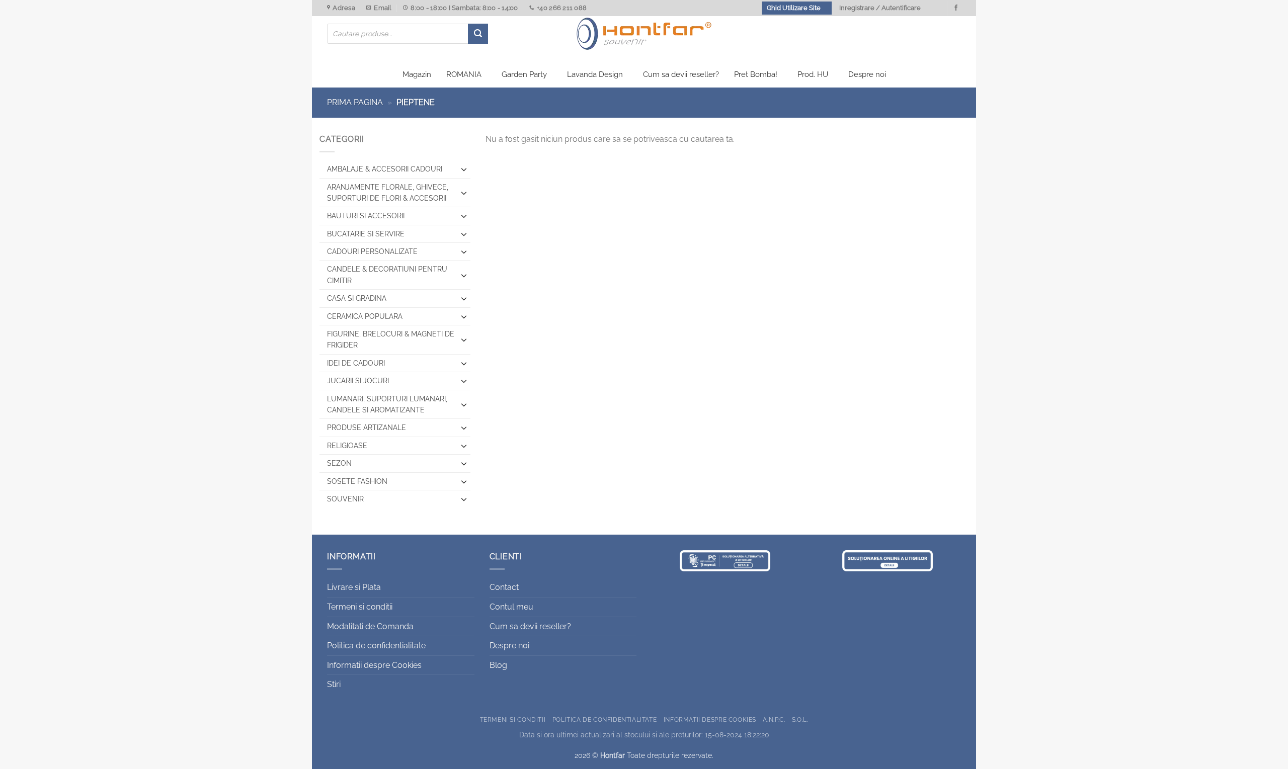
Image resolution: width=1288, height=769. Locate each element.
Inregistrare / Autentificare (880, 8)
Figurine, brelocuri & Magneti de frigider (390, 339)
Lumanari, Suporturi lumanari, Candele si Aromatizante (387, 404)
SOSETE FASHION (357, 481)
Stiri (334, 684)
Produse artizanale (366, 427)
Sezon (339, 463)
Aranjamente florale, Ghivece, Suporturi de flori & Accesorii (387, 192)
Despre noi (867, 74)
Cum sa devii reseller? (681, 74)
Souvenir (345, 499)
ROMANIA (463, 74)
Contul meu (511, 607)
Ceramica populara (365, 316)
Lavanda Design (595, 74)
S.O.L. (800, 719)
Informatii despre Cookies (374, 665)
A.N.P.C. (774, 719)
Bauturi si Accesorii (366, 216)
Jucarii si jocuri (358, 381)
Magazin (417, 74)
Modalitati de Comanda (370, 626)
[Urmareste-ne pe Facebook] (956, 8)
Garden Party (524, 74)
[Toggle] (464, 169)
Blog (498, 665)
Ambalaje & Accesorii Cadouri (384, 169)
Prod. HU (812, 74)
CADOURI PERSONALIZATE (372, 251)
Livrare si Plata (354, 587)
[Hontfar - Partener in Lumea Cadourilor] (644, 33)
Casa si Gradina (356, 298)
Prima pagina (355, 102)
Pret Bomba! (755, 74)
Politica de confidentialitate (376, 645)
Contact (504, 587)
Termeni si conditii (359, 607)
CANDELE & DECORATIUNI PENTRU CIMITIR (387, 274)
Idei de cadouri (356, 363)
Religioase (347, 446)
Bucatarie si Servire (366, 234)
